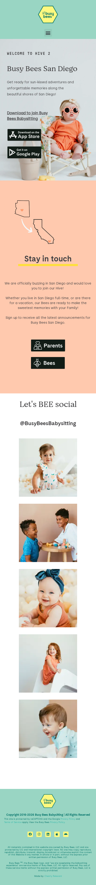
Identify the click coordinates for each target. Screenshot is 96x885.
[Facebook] (30, 834)
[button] (48, 33)
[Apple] (57, 834)
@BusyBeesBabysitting (48, 423)
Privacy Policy (68, 819)
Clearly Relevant (53, 876)
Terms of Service (12, 822)
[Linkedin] (48, 834)
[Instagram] (39, 834)
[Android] (66, 834)
